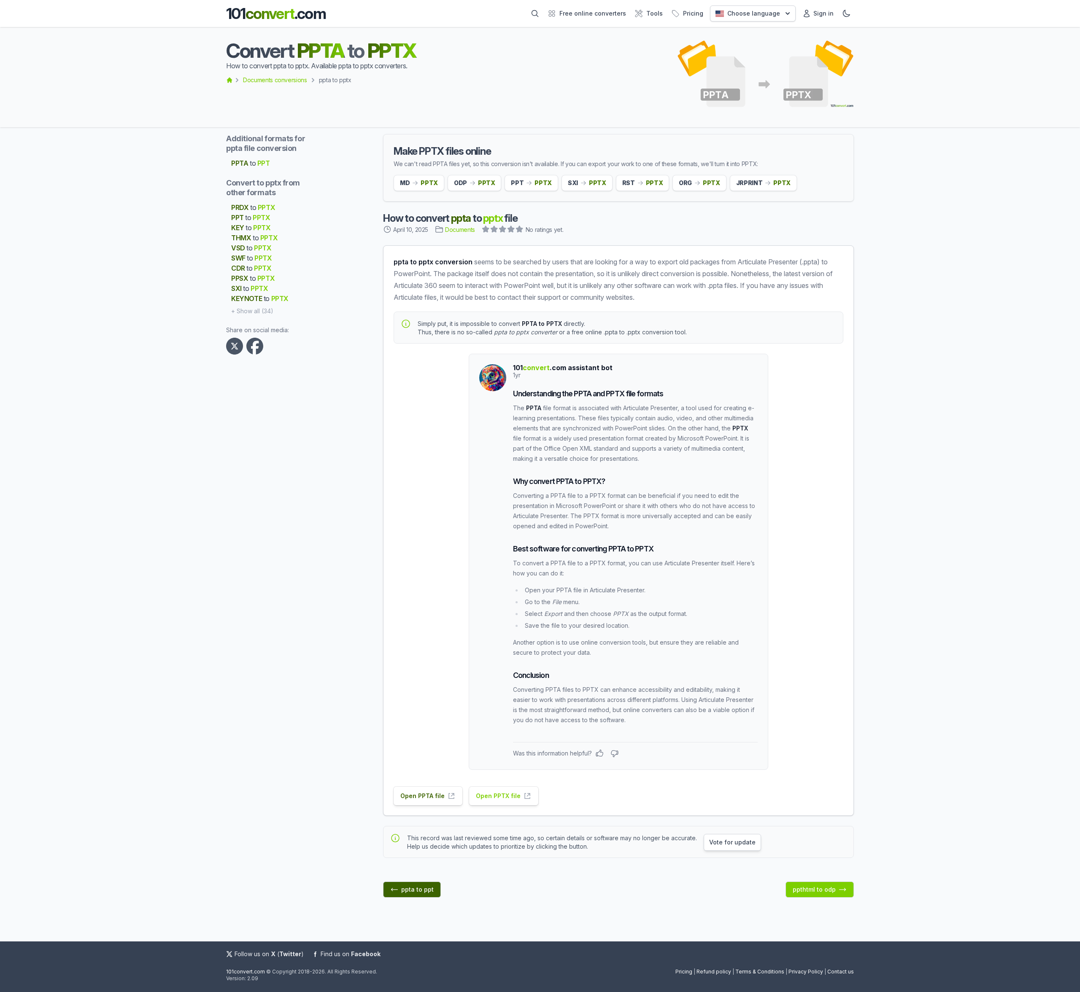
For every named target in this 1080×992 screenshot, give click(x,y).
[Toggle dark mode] (846, 13)
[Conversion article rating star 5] (520, 230)
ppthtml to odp (814, 889)
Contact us (840, 971)
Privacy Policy (805, 971)
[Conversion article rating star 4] (511, 230)
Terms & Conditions (759, 971)
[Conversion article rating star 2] (494, 230)
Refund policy (714, 971)
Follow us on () (269, 953)
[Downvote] (615, 753)
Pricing (683, 971)
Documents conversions (275, 79)
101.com (276, 13)
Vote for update (732, 842)
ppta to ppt (417, 889)
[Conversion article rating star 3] (503, 230)
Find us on (351, 953)
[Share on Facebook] (256, 346)
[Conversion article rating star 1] (486, 230)
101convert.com (245, 971)
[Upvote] (599, 753)
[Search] (535, 13)
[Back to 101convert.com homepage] (229, 80)
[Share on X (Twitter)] (236, 346)
